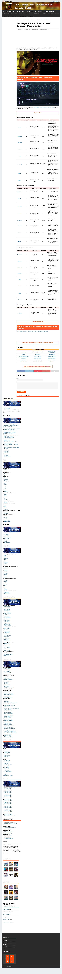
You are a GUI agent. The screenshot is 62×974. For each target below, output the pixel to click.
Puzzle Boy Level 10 (8, 800)
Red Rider (6, 513)
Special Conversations (8, 720)
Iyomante (20, 136)
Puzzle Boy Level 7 (7, 796)
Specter (5, 475)
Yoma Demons (7, 640)
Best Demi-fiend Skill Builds (9, 704)
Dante (5, 490)
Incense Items (6, 756)
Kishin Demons (7, 620)
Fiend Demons (7, 653)
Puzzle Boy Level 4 (7, 792)
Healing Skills (6, 767)
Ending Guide (6, 701)
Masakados (19, 313)
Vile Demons (6, 648)
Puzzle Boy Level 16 (8, 809)
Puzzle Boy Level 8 (7, 798)
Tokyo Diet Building (8, 443)
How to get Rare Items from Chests (11, 730)
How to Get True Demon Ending (10, 702)
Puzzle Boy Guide (7, 723)
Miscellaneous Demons (8, 654)
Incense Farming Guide (8, 715)
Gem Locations (7, 691)
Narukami (20, 142)
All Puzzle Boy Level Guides (10, 815)
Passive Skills (6, 770)
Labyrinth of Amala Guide (9, 725)
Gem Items (6, 757)
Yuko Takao (6, 538)
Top (3, 11)
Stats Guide (6, 682)
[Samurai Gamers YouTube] (7, 961)
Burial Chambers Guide (8, 727)
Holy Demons (6, 618)
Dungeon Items (7, 755)
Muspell (19, 225)
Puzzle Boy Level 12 (8, 803)
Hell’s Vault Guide (6, 919)
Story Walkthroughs (10, 11)
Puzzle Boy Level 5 (7, 794)
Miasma (19, 273)
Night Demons (7, 638)
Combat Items (7, 753)
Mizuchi (5, 502)
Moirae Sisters (7, 520)
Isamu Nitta (6, 535)
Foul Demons (6, 643)
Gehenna (20, 214)
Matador (5, 480)
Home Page (23, 352)
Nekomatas (6, 473)
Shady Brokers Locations (9, 694)
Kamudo (20, 206)
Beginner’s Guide (7, 676)
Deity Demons (7, 609)
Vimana (19, 232)
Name (18, 378)
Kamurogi (20, 164)
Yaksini (5, 486)
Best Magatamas (46, 13)
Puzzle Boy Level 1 (7, 788)
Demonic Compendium (49, 11)
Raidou (5, 488)
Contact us (5, 944)
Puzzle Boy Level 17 (8, 810)
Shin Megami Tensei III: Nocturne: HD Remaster (44, 107)
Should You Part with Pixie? (9, 728)
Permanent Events (7, 672)
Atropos (5, 518)
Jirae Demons (6, 636)
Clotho (5, 516)
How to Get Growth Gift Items (10, 731)
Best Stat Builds (29, 13)
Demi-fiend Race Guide (8, 710)
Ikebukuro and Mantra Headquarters (11, 430)
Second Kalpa (6, 449)
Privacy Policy (5, 940)
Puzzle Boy (21, 13)
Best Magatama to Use (38, 321)
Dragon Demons (7, 610)
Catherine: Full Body (8, 833)
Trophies (32, 16)
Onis (5, 483)
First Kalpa (6, 448)
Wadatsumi (19, 191)
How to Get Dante (7, 735)
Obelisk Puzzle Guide (8, 724)
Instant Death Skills (7, 764)
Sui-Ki (5, 505)
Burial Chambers (7, 456)
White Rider (6, 511)
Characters (33, 11)
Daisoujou (6, 491)
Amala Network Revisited (9, 437)
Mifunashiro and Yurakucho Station (11, 441)
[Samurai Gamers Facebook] (7, 957)
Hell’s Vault (6, 455)
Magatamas (40, 11)
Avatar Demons (7, 606)
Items (5, 749)
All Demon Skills (7, 760)
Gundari (19, 299)
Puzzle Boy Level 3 (7, 791)
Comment (18, 382)
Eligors (5, 494)
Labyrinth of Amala (21, 11)
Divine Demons (7, 631)
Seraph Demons (7, 624)
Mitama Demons (7, 613)
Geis (20, 156)
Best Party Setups (6, 16)
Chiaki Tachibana (7, 537)
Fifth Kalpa (6, 454)
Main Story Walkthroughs (37, 352)
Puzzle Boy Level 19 (8, 813)
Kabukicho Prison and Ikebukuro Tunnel (11, 435)
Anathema (19, 267)
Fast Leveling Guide (8, 712)
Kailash (19, 241)
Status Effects (6, 686)
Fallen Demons (7, 633)
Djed (20, 279)
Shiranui (19, 261)
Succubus (6, 479)
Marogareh (19, 254)
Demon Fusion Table (8, 716)
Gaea (20, 293)
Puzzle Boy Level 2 (7, 789)
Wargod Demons (7, 625)
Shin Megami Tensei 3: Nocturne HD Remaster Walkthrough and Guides (37, 342)
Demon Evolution (7, 717)
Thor (5, 487)
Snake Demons (7, 639)
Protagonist (6, 534)
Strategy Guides (6, 13)
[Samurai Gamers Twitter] (12, 957)
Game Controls (7, 671)
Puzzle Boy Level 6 (7, 795)
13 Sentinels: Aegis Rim (8, 831)
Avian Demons (7, 608)
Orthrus (5, 484)
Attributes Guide (7, 685)
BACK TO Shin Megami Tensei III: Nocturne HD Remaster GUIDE (37, 366)
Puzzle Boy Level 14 (8, 806)
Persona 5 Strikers (7, 829)
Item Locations (7, 695)
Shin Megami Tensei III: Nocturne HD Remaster (38, 29)
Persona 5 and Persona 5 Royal (10, 827)
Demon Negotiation (8, 719)
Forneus (5, 471)
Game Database (14, 13)
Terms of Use (5, 942)
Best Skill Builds (37, 13)
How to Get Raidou (7, 734)
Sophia (19, 173)
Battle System (6, 678)
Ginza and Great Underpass (9, 429)
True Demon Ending (24, 16)
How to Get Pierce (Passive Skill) (10, 732)
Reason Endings (15, 16)
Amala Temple (7, 440)
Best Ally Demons (55, 13)
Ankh (20, 127)
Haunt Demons (7, 644)
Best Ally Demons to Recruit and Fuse (11, 708)
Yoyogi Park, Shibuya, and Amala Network (12, 428)
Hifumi (19, 198)
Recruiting (5, 946)
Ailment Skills (6, 766)
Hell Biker (6, 499)
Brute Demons (7, 629)
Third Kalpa (6, 451)
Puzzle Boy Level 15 (8, 807)
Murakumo (19, 220)
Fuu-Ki (5, 507)
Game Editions (7, 408)
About (4, 948)
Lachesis (5, 517)
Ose (5, 498)
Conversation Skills (7, 771)
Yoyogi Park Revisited (8, 439)
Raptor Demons (7, 646)
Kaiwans (5, 497)
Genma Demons (7, 617)
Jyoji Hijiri (6, 539)
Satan (19, 286)
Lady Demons (6, 621)
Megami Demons (7, 623)
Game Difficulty (7, 670)
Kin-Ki (5, 506)
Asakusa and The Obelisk (9, 436)
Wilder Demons (7, 650)
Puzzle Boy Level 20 (8, 814)
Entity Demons (7, 614)
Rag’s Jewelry (6, 721)
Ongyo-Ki (6, 509)
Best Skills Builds (51, 358)
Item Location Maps (8, 697)
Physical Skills (6, 762)
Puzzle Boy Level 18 (8, 811)
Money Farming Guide (8, 713)
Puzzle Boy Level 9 (7, 799)
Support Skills (6, 768)
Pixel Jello (26, 29)
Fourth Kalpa (6, 452)
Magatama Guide (38, 112)
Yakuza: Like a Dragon (8, 835)
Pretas (5, 469)
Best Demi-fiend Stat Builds (9, 705)
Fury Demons (6, 616)
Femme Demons (7, 635)
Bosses (28, 11)
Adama (19, 180)
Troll (5, 477)
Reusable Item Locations (9, 693)
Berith (5, 495)
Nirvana (19, 148)
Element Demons (7, 612)
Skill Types (6, 683)
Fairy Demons (6, 632)
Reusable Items (7, 752)
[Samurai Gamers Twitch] (12, 961)
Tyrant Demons (7, 647)
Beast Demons (7, 628)
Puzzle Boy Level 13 (8, 805)
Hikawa (5, 541)
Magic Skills (6, 763)
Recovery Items (7, 751)
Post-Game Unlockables (8, 687)
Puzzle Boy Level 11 (8, 802)
